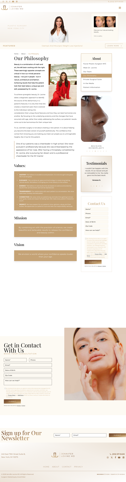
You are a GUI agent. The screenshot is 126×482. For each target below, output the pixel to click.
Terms (104, 266)
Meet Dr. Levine (90, 68)
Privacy (100, 266)
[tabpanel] (96, 114)
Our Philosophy (89, 76)
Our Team (87, 72)
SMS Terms (20, 395)
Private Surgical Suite (92, 79)
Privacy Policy (98, 254)
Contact (66, 467)
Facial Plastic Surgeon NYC (94, 64)
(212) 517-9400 (116, 1)
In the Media (88, 83)
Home (16, 54)
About (23, 54)
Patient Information (91, 87)
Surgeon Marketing (8, 477)
